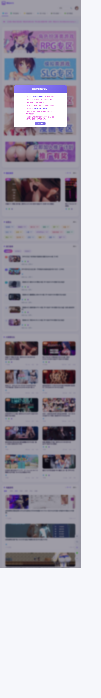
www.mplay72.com (40, 108)
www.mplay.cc (38, 96)
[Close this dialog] (65, 87)
